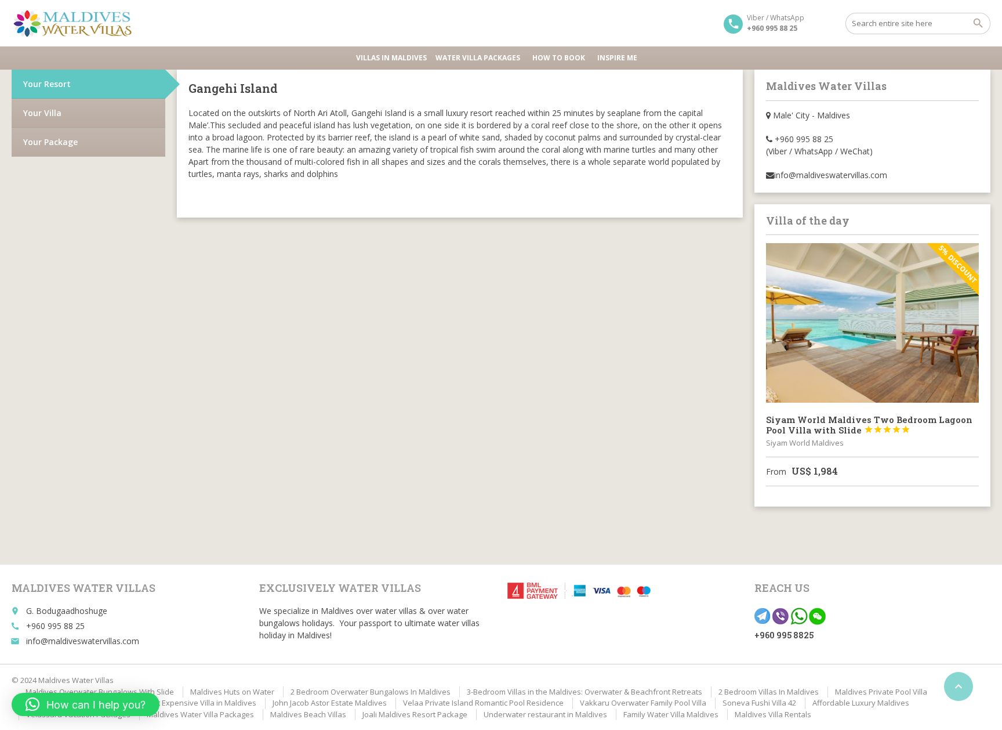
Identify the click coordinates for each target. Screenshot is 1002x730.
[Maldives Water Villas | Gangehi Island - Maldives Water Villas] (76, 23)
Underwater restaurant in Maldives (545, 714)
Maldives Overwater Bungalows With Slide (100, 691)
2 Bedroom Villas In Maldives (768, 691)
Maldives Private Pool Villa (881, 691)
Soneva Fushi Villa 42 (759, 703)
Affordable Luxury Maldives (860, 703)
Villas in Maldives (391, 58)
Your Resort (47, 83)
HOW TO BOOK (558, 58)
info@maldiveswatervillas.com (82, 640)
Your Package (50, 141)
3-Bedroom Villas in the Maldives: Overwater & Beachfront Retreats (584, 691)
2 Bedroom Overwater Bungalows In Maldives (371, 691)
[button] (85, 704)
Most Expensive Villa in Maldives (199, 703)
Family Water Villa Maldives (670, 714)
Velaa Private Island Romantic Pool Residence (483, 703)
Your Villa (42, 112)
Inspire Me (617, 58)
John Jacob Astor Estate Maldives (330, 703)
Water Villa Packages (477, 58)
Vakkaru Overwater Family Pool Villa (643, 703)
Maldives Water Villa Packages (200, 714)
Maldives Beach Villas (308, 714)
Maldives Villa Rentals (773, 714)
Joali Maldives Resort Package (414, 714)
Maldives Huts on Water (232, 691)
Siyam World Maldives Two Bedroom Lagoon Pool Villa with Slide (869, 425)
